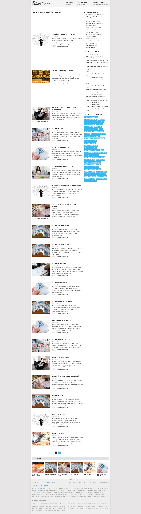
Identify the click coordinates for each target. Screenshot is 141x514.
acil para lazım (97, 126)
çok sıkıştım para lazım (90, 181)
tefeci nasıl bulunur (102, 176)
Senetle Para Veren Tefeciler (93, 21)
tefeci (99, 169)
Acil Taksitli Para (58, 414)
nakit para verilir (89, 157)
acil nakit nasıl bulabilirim (91, 124)
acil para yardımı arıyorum (91, 129)
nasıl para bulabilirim (99, 157)
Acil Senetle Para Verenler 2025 (94, 27)
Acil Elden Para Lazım (60, 244)
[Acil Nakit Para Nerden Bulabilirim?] (41, 382)
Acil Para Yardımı (59, 263)
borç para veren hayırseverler (92, 136)
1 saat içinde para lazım (91, 119)
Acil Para (69, 3)
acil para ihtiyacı (89, 126)
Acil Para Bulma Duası (91, 38)
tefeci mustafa (101, 174)
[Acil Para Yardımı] (41, 269)
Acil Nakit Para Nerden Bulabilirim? (66, 376)
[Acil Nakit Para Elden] (41, 153)
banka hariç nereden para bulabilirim (94, 131)
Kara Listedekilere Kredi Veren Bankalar (96, 19)
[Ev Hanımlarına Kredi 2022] (41, 172)
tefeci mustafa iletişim (90, 176)
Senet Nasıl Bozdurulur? (92, 43)
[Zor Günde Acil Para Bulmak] (41, 40)
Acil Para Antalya (90, 54)
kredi (102, 150)
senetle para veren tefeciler (91, 166)
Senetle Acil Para (82, 3)
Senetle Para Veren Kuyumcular (94, 34)
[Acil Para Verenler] (41, 288)
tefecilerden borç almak (90, 174)
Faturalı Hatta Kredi (91, 25)
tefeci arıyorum (93, 482)
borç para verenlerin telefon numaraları (94, 138)
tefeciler (104, 171)
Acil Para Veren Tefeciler (92, 32)
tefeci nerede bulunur (101, 178)
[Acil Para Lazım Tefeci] (41, 363)
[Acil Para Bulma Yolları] (41, 345)
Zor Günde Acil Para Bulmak (63, 34)
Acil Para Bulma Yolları (61, 339)
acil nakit (93, 122)
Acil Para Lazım (58, 433)
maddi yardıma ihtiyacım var (92, 155)
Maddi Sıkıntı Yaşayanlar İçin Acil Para (95, 41)
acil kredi (87, 122)
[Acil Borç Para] (41, 401)
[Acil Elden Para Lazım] (41, 250)
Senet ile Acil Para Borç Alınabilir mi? (95, 60)
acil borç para (101, 119)
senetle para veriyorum (90, 169)
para (86, 159)
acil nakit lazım (100, 122)
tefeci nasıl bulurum (90, 178)
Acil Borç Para (57, 395)
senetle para (71, 482)
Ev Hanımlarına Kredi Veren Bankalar (95, 14)
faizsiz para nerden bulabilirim (92, 150)
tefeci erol (98, 171)
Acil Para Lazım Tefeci (60, 357)
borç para (87, 133)
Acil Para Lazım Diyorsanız (62, 301)
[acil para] (41, 3)
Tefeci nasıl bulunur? (91, 36)
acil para (101, 124)
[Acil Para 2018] (41, 134)
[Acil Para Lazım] (41, 439)
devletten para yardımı (90, 148)
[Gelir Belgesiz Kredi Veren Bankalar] (41, 191)
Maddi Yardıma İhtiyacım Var (93, 89)
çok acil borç (81, 482)
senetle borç (92, 159)
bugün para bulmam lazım (91, 145)
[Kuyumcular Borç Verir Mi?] (41, 76)
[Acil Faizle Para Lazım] (41, 231)
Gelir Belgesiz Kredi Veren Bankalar (66, 185)
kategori (59, 46)
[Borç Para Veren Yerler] (41, 326)
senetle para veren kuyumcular (92, 164)
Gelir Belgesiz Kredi (100, 3)
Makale (53, 46)
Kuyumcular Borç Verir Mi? (62, 71)
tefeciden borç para (90, 171)
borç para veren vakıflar (91, 140)
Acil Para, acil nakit (49, 482)
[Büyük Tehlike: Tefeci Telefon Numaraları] (41, 113)
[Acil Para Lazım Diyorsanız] (41, 307)
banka (100, 129)
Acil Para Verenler (59, 282)
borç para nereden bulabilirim (98, 133)
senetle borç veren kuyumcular (92, 162)
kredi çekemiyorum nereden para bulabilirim (96, 152)
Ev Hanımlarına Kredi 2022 (62, 166)
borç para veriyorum (90, 143)
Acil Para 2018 (57, 128)
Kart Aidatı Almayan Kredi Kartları (94, 23)
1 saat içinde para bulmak (91, 117)
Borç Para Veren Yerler (61, 320)
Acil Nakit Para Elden (60, 147)
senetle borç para (100, 159)
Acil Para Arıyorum (90, 47)
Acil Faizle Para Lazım (60, 225)
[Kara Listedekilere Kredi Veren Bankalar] (41, 210)
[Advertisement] (57, 22)
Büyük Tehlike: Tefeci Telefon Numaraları (96, 62)
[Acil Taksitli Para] (41, 420)
